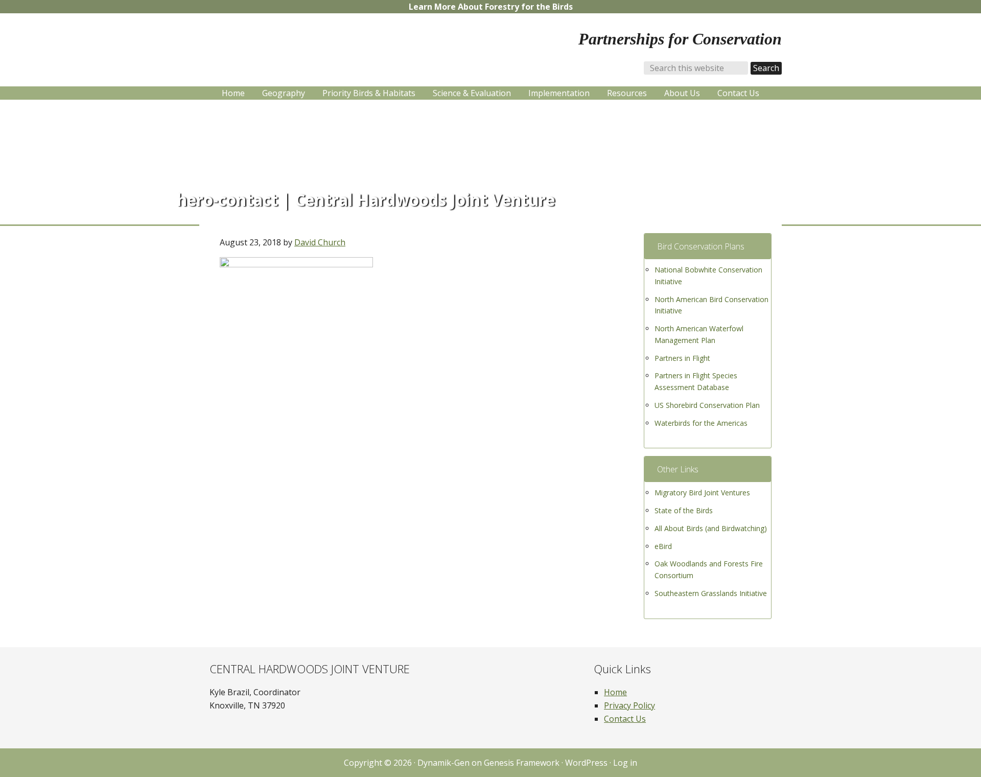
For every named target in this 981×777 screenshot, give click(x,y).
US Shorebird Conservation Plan (707, 405)
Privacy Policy (629, 705)
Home (615, 692)
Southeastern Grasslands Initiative (711, 593)
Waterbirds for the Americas (701, 423)
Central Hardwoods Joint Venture (301, 46)
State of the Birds (684, 510)
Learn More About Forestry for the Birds (491, 6)
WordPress (586, 762)
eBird (663, 546)
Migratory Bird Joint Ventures (702, 492)
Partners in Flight (682, 358)
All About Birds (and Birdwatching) (711, 528)
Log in (625, 762)
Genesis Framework (521, 762)
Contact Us (625, 718)
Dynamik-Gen (443, 762)
